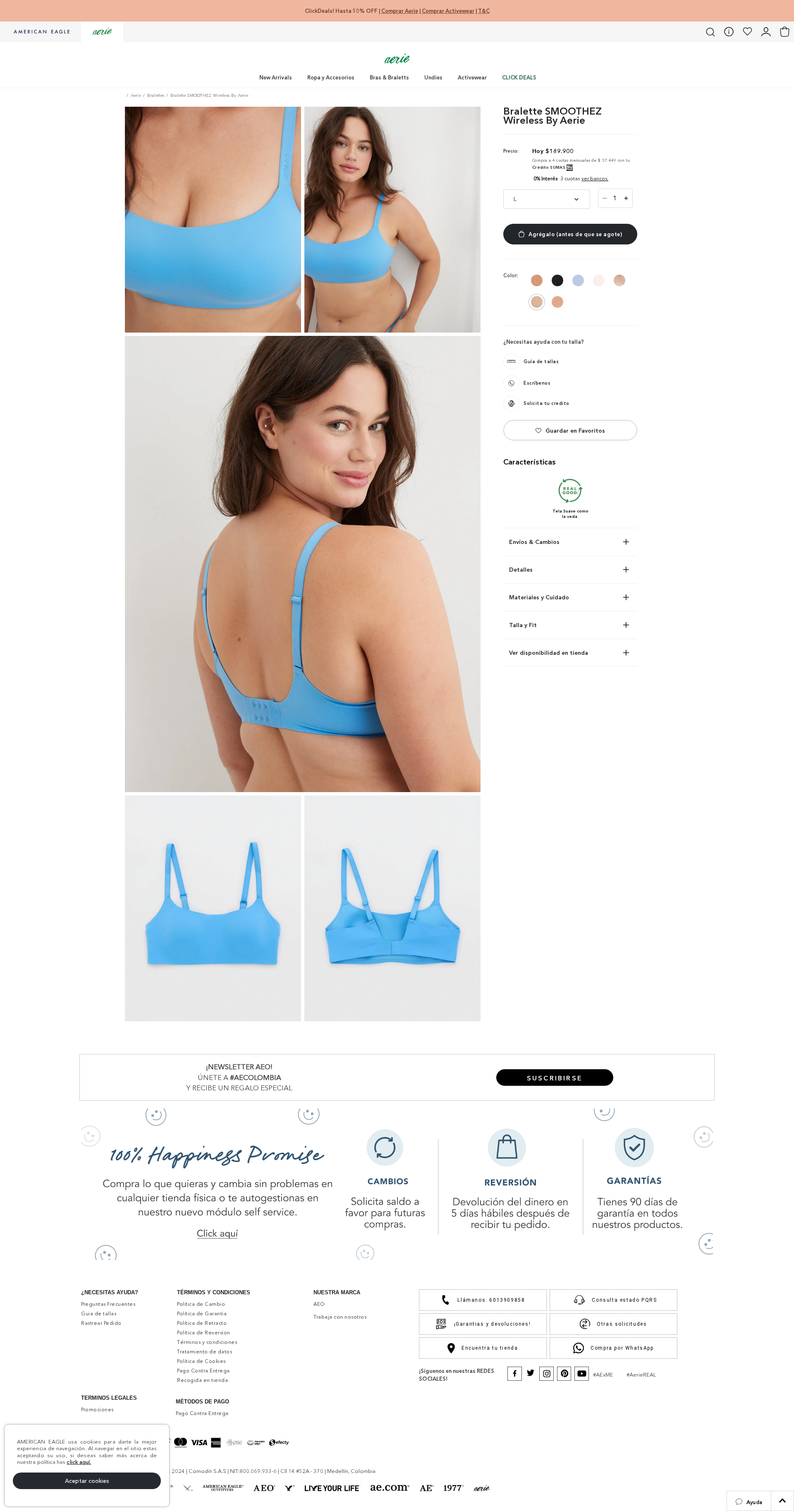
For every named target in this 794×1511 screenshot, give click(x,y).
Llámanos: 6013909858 (491, 1300)
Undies (433, 77)
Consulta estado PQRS (624, 1300)
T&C (484, 10)
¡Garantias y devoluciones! (492, 1324)
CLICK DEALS (519, 77)
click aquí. (79, 1461)
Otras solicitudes (622, 1324)
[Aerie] (102, 31)
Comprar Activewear (448, 10)
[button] (749, 1501)
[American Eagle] (40, 32)
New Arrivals (275, 77)
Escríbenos (537, 383)
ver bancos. (594, 178)
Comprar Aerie (399, 10)
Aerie (136, 95)
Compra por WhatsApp (622, 1348)
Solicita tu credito (546, 403)
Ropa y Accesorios (330, 77)
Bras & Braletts (389, 77)
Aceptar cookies (87, 1481)
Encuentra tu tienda (490, 1348)
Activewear (472, 77)
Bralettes (156, 95)
